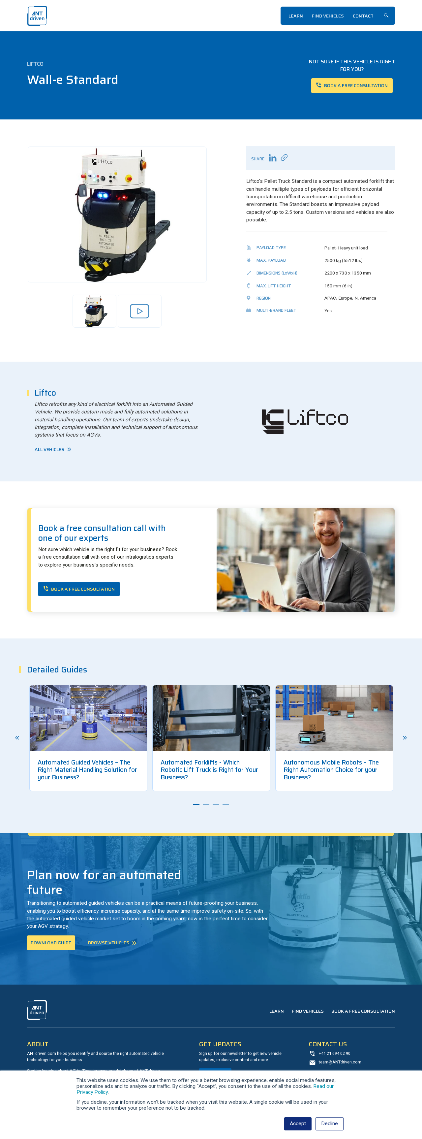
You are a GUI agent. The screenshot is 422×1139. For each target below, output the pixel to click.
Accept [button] (298, 1123)
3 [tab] (216, 804)
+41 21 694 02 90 (334, 1054)
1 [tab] (196, 804)
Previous (17, 737)
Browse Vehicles (108, 942)
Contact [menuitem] (363, 15)
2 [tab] (206, 804)
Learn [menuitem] (295, 15)
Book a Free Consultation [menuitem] (363, 1011)
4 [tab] (226, 804)
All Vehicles (49, 449)
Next (404, 737)
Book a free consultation (356, 85)
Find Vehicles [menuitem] (328, 15)
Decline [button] (329, 1123)
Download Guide (51, 942)
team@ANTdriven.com (340, 1062)
